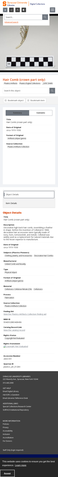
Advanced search (11, 22)
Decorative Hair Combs (43, 255)
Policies (6, 424)
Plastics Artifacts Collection (18, 147)
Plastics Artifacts (10, 83)
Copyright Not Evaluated (14, 338)
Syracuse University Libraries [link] (17, 376)
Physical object (11, 272)
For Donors (7, 441)
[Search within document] (52, 91)
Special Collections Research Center (17, 406)
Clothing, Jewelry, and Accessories (18, 255)
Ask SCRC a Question (11, 395)
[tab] (17, 113)
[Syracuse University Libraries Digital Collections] (29, 3)
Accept (7, 473)
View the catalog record (14, 330)
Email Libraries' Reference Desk (15, 398)
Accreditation (8, 437)
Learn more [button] (20, 465)
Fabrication (9, 297)
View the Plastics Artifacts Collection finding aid (25, 314)
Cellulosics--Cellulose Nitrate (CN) (18, 289)
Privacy (5, 427)
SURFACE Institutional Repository (16, 410)
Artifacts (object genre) (17, 138)
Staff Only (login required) (13, 450)
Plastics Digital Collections (30, 83)
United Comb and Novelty (15, 264)
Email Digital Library (11, 391)
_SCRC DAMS (48, 83)
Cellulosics (38, 289)
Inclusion (6, 434)
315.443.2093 (8, 383)
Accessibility (8, 431)
